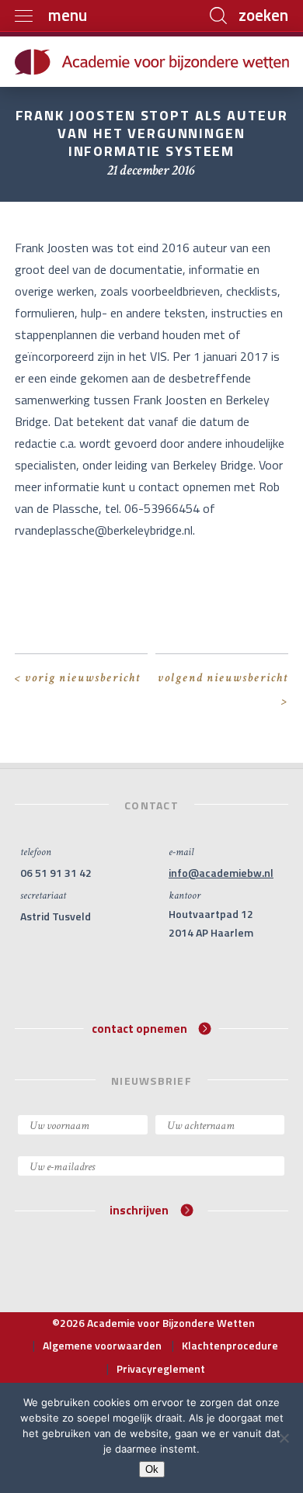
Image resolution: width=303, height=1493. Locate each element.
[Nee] (283, 1438)
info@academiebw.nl (221, 872)
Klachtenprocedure (230, 1345)
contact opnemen (139, 1028)
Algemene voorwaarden (102, 1345)
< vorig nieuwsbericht (78, 678)
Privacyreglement (161, 1368)
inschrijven (139, 1210)
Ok (151, 1469)
